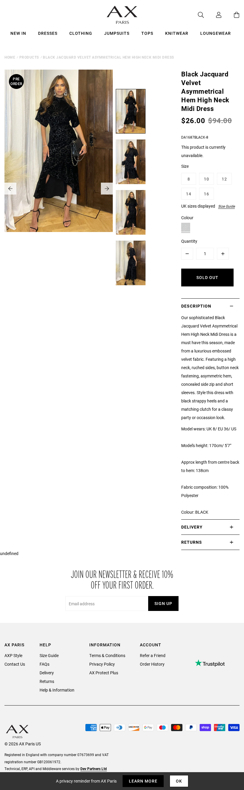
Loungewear (215, 33)
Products (29, 57)
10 (206, 179)
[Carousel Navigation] (58, 189)
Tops (147, 33)
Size (185, 166)
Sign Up (163, 603)
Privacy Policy (102, 664)
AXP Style (13, 655)
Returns (47, 681)
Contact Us (14, 664)
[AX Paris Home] (122, 15)
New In (18, 33)
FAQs (44, 664)
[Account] (213, 15)
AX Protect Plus (103, 672)
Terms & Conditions (107, 655)
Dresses (47, 33)
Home (9, 57)
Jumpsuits (116, 33)
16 (206, 194)
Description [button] (196, 306)
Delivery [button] (192, 527)
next (107, 189)
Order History (152, 664)
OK (179, 781)
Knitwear (176, 33)
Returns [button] (191, 542)
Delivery (47, 672)
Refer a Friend (152, 655)
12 (224, 179)
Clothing (80, 33)
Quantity (189, 241)
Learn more (143, 781)
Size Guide (226, 206)
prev (10, 189)
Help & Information (57, 690)
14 (188, 194)
